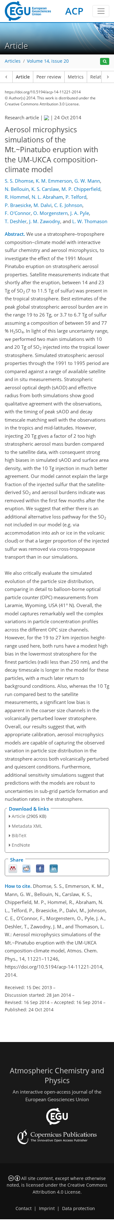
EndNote (21, 845)
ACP (74, 10)
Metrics (76, 77)
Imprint (47, 1208)
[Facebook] (40, 868)
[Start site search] (104, 61)
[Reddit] (26, 868)
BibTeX (19, 835)
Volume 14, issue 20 (48, 61)
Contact (24, 1208)
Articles (13, 61)
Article (23, 77)
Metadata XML (27, 826)
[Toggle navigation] (100, 11)
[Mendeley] (13, 868)
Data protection (78, 1208)
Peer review (48, 77)
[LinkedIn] (53, 868)
